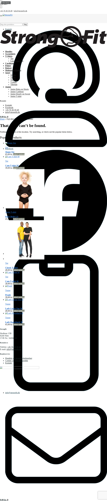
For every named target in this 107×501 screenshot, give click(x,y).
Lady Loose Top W (13, 308)
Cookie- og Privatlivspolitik (16, 360)
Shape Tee (9, 152)
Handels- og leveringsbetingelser (18, 358)
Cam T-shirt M (12, 165)
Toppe (7, 290)
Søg (25, 24)
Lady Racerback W (14, 322)
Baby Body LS (11, 216)
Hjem (2, 119)
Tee (6, 147)
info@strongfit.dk (20, 11)
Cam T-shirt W (12, 281)
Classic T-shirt (11, 268)
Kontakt (8, 29)
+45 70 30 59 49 (6, 11)
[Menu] (1, 15)
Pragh (8, 295)
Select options (19, 154)
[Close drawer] (1, 6)
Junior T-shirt (10, 212)
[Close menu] (1, 1)
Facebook (9, 149)
